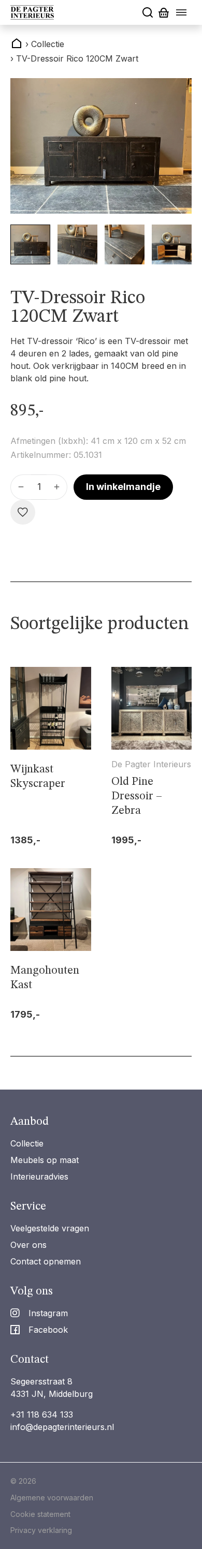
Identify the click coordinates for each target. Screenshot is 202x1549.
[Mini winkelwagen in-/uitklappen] (163, 13)
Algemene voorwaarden (51, 1497)
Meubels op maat (44, 1160)
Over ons (28, 1245)
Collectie (27, 1143)
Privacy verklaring (41, 1530)
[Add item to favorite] (22, 512)
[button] (30, 244)
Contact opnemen (45, 1261)
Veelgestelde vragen (49, 1228)
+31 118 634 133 (41, 1414)
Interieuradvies (39, 1176)
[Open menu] (181, 12)
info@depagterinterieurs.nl (62, 1427)
